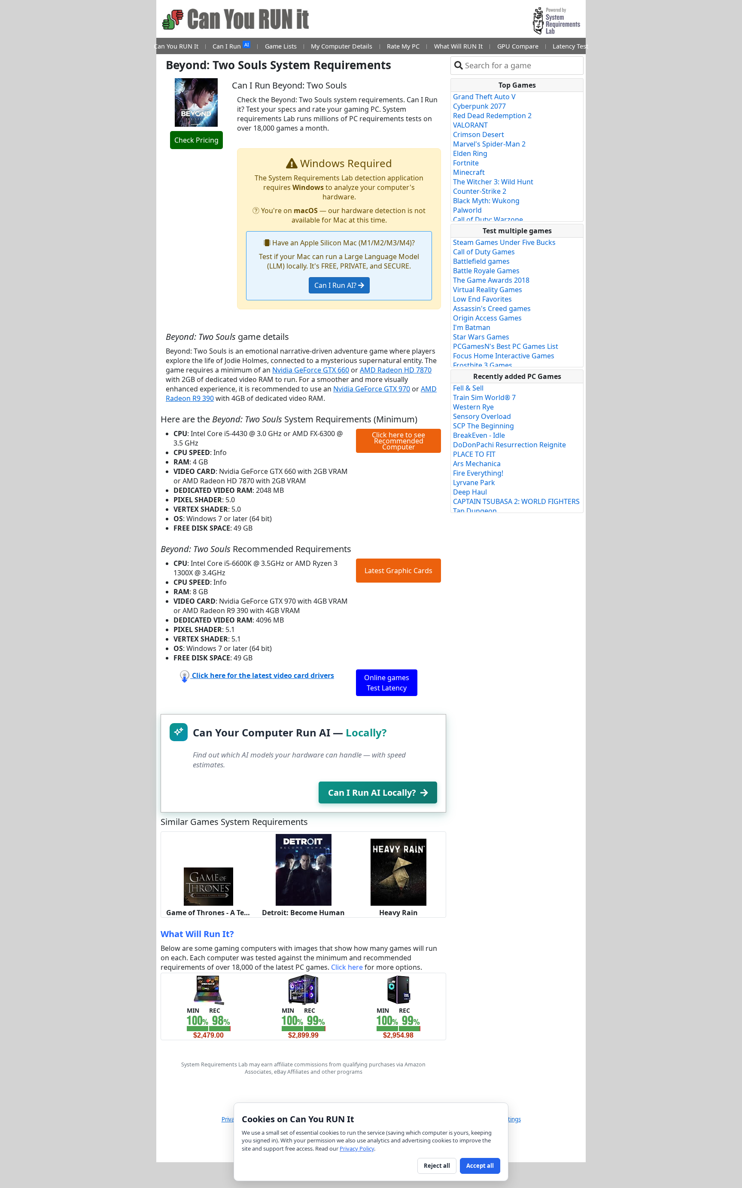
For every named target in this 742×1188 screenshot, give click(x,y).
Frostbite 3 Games (482, 365)
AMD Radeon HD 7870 (396, 370)
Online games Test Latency (386, 683)
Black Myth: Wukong (486, 200)
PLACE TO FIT (474, 454)
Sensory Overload (482, 416)
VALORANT (470, 125)
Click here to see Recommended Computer (398, 441)
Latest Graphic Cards (398, 570)
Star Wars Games (481, 337)
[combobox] (522, 65)
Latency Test (570, 46)
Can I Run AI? (336, 285)
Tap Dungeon (475, 511)
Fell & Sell (468, 388)
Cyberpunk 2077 (479, 106)
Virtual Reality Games (487, 289)
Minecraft (469, 172)
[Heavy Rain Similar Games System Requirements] (398, 871)
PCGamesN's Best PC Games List (505, 346)
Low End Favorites (482, 299)
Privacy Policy (357, 1148)
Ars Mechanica (477, 463)
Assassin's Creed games (492, 308)
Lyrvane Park (474, 482)
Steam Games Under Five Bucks (504, 242)
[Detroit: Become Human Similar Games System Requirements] (303, 869)
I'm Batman (471, 327)
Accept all (480, 1166)
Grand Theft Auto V (484, 96)
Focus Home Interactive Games (503, 355)
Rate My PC (403, 46)
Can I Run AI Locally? (372, 792)
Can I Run (231, 45)
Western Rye (473, 407)
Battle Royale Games (486, 270)
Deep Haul (470, 492)
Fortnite (466, 163)
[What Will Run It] (208, 989)
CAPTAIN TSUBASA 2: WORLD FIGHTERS (516, 501)
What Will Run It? (197, 934)
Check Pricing (196, 140)
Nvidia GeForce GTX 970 (371, 389)
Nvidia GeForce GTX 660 (310, 370)
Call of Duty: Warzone (488, 219)
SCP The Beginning (483, 426)
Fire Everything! (478, 473)
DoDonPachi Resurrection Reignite (509, 444)
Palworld (467, 210)
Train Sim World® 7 (484, 397)
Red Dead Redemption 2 (492, 115)
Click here (347, 967)
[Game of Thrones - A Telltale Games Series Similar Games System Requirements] (208, 886)
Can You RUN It (176, 46)
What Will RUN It (458, 46)
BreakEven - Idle (479, 435)
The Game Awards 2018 (491, 280)
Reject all (437, 1166)
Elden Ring (470, 153)
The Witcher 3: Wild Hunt (493, 181)
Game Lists (281, 46)
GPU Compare (517, 46)
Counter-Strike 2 (479, 191)
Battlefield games (481, 261)
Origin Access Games (487, 318)
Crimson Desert (478, 134)
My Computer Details (341, 46)
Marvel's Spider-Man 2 (489, 144)
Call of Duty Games (484, 252)
